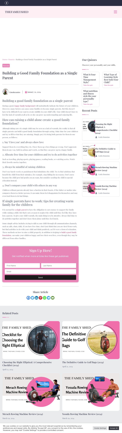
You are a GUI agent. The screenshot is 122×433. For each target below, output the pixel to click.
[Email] (52, 298)
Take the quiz (88, 85)
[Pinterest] (40, 298)
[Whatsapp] (44, 298)
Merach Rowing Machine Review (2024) (22, 414)
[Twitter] (32, 298)
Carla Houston (104, 137)
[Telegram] (48, 298)
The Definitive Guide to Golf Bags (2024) (83, 362)
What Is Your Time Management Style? (89, 78)
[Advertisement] (61, 35)
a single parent (21, 210)
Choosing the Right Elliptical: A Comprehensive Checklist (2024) (27, 364)
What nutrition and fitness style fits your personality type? (90, 96)
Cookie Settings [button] (100, 428)
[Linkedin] (36, 298)
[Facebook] (28, 298)
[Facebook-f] (6, 3)
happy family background (25, 106)
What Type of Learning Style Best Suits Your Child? (111, 78)
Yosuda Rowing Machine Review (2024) (82, 414)
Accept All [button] (114, 428)
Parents (11, 59)
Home (4, 59)
